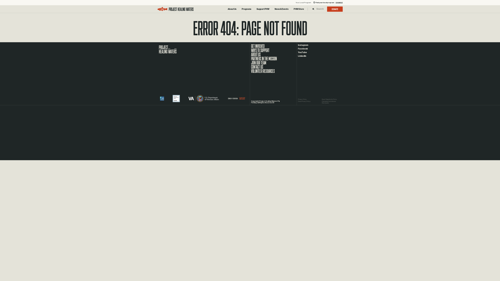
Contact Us (257, 68)
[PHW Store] (299, 9)
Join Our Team (258, 64)
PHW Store (299, 9)
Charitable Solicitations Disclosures (329, 102)
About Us (232, 9)
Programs (246, 9)
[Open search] (313, 9)
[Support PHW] (263, 9)
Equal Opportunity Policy (329, 99)
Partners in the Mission (264, 59)
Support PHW (263, 9)
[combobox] (319, 9)
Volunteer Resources (263, 72)
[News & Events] (282, 9)
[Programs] (246, 9)
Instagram (303, 45)
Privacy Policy (302, 99)
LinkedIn (302, 56)
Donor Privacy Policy (304, 101)
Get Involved (257, 47)
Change (339, 3)
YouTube (302, 52)
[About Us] (232, 9)
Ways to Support (260, 51)
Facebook (303, 48)
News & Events (282, 9)
